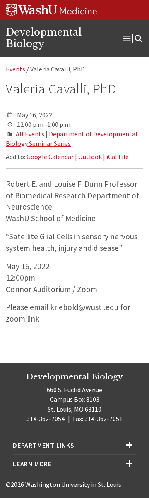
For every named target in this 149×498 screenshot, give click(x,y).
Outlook (90, 156)
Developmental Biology (44, 38)
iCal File (117, 156)
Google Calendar (50, 156)
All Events (30, 134)
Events (15, 69)
